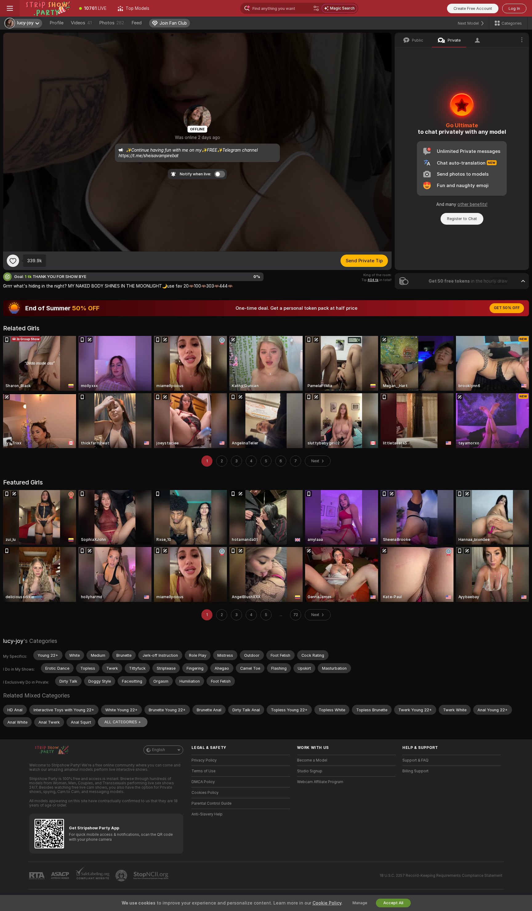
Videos (81, 23)
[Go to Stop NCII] (151, 875)
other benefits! (472, 204)
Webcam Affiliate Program (320, 782)
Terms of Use (203, 771)
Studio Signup (309, 771)
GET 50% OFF (507, 308)
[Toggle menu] (10, 8)
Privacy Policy (204, 760)
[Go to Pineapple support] (121, 875)
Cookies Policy (205, 792)
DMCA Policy (203, 782)
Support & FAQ (415, 760)
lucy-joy (13, 641)
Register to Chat (462, 218)
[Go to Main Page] (47, 8)
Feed (136, 23)
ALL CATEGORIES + (122, 722)
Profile (56, 23)
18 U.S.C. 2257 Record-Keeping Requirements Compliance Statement (441, 875)
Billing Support (415, 771)
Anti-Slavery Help (207, 814)
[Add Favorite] (13, 261)
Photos (111, 23)
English (158, 750)
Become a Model (312, 760)
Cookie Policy (326, 903)
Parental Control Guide (211, 803)
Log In (514, 8)
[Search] (316, 8)
